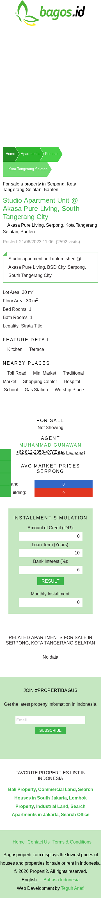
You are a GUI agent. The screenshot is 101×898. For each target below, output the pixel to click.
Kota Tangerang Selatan (27, 169)
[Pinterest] (62, 745)
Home (10, 154)
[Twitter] (39, 745)
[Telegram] (70, 745)
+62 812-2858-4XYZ (50, 452)
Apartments (30, 154)
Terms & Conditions (71, 842)
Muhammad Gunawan (50, 445)
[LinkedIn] (54, 745)
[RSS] (78, 745)
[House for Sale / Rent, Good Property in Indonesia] (50, 12)
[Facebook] (23, 745)
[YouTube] (46, 745)
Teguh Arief (72, 888)
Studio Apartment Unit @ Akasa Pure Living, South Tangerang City (41, 208)
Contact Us (38, 842)
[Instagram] (31, 745)
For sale (51, 154)
